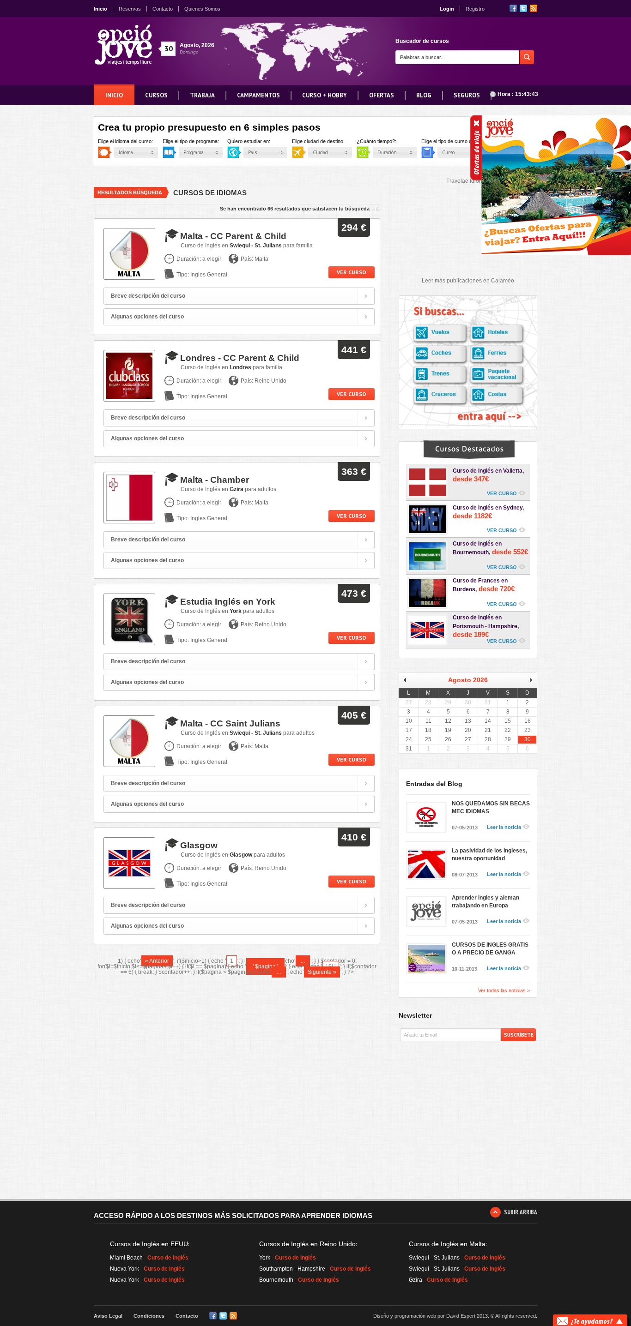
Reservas (130, 9)
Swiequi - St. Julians (434, 1257)
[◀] (408, 680)
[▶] (527, 680)
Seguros (467, 95)
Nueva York (124, 1269)
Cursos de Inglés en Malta (447, 1244)
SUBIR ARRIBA (520, 1212)
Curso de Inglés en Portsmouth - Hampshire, (486, 626)
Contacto (162, 9)
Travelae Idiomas (468, 181)
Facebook (513, 8)
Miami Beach (126, 1257)
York (264, 1257)
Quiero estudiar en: (256, 141)
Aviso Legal (108, 1316)
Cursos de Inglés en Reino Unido (307, 1244)
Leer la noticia (504, 827)
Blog (423, 95)
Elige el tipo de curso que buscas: (467, 141)
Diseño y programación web (404, 1316)
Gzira (415, 1280)
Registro (475, 9)
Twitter (523, 8)
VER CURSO (502, 493)
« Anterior (157, 961)
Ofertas (381, 95)
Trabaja (202, 95)
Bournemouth (276, 1280)
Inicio (100, 9)
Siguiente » (322, 972)
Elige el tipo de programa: (199, 141)
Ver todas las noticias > (504, 990)
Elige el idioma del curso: (133, 141)
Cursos (156, 95)
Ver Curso (351, 272)
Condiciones (148, 1316)
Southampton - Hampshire (292, 1269)
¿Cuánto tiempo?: (384, 141)
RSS (533, 8)
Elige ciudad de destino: (326, 141)
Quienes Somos (202, 9)
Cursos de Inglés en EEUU (149, 1244)
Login (447, 9)
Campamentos (258, 95)
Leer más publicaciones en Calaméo (468, 280)
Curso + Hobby (324, 95)
